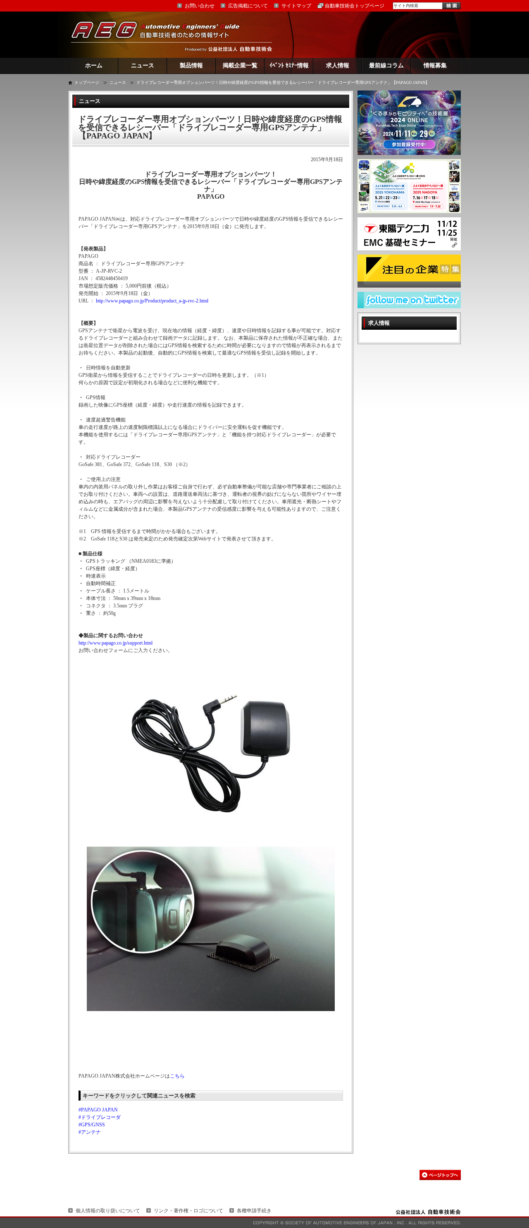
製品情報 (191, 65)
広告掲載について (248, 6)
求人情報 (337, 65)
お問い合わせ (199, 6)
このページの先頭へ (440, 1175)
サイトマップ (296, 6)
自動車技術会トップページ (354, 6)
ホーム (93, 65)
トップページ (86, 82)
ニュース (142, 65)
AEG (161, 34)
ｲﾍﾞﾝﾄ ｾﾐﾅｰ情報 (289, 65)
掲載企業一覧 (240, 65)
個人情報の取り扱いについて (108, 1211)
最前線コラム (386, 65)
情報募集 (435, 65)
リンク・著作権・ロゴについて (188, 1211)
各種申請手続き (254, 1211)
